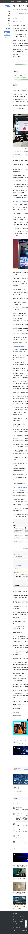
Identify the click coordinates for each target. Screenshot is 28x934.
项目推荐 (15, 742)
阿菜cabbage (15, 9)
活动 (9, 25)
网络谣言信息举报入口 (17, 927)
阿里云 (24, 930)
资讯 (9, 16)
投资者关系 (15, 923)
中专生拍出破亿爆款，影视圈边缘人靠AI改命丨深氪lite (19, 893)
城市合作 (14, 916)
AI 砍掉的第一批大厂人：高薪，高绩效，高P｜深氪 (19, 907)
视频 (9, 20)
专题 (9, 23)
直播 (9, 18)
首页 (9, 11)
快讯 (9, 13)
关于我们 (22, 919)
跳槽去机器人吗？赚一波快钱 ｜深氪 (19, 879)
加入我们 (22, 923)
